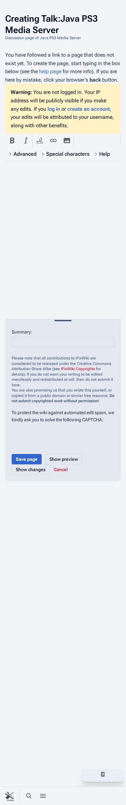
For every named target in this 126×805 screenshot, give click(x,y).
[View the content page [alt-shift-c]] (102, 774)
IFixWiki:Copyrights (78, 369)
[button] (12, 140)
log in (53, 109)
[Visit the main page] (10, 795)
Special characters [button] (67, 154)
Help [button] (104, 154)
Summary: (22, 331)
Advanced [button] (25, 154)
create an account (88, 109)
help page (50, 71)
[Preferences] (102, 795)
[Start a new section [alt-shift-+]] (88, 774)
